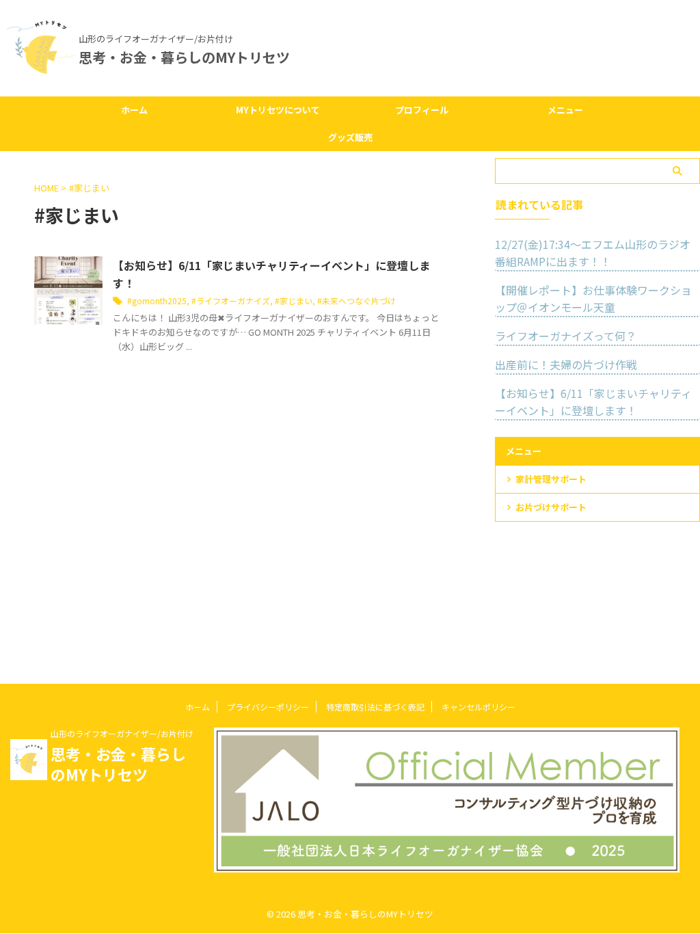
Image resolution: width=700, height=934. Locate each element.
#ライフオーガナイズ (230, 300)
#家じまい (293, 300)
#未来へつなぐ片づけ (356, 300)
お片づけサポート (551, 507)
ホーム (134, 109)
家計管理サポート (551, 478)
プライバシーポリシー (268, 706)
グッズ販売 (350, 137)
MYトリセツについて (278, 109)
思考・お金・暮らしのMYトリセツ (184, 57)
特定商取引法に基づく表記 (375, 706)
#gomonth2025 (157, 300)
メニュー (565, 109)
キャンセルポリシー (478, 706)
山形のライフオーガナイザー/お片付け (122, 733)
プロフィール (421, 109)
